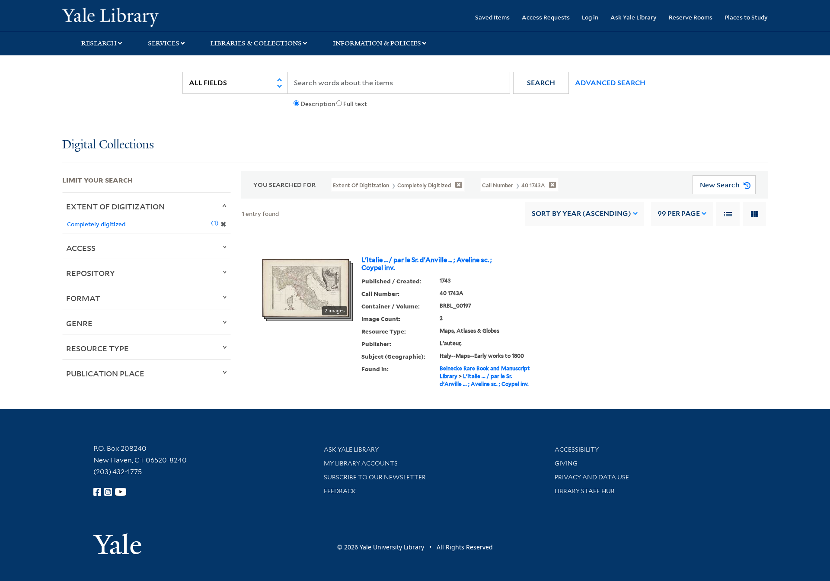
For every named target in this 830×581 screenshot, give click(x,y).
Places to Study (746, 17)
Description (317, 103)
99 (679, 213)
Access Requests (546, 17)
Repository (90, 273)
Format (83, 298)
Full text (355, 103)
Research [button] (99, 43)
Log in (590, 17)
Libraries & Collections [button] (256, 43)
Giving (566, 463)
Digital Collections (108, 145)
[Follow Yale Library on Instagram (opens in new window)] (108, 492)
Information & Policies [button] (377, 43)
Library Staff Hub (585, 491)
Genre (79, 323)
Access (81, 248)
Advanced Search (610, 83)
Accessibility (577, 449)
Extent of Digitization (115, 206)
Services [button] (163, 43)
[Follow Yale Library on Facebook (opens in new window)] (97, 492)
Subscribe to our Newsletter (375, 477)
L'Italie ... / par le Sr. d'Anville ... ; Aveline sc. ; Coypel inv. (426, 264)
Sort (581, 213)
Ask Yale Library (633, 17)
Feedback (340, 491)
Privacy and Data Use (592, 477)
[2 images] (305, 287)
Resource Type (97, 348)
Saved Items (492, 17)
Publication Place (105, 373)
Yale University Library (115, 16)
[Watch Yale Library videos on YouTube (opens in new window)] (120, 492)
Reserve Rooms (690, 17)
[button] (541, 83)
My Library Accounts (361, 463)
